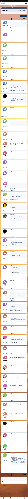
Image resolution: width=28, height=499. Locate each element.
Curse (5, 146)
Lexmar (5, 425)
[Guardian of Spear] (2, 53)
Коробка (5, 218)
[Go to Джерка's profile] (5, 34)
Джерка (5, 37)
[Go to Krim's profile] (5, 96)
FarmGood (5, 448)
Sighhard (5, 175)
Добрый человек (5, 25)
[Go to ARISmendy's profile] (5, 328)
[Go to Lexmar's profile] (5, 423)
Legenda (5, 197)
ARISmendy (5, 330)
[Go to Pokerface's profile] (5, 45)
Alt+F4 (5, 155)
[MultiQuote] (10, 30)
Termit (5, 397)
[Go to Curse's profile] (5, 134)
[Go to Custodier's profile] (5, 404)
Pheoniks (5, 186)
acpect (5, 295)
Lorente (5, 340)
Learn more (1, 1)
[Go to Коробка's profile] (5, 216)
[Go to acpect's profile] (5, 253)
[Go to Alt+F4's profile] (5, 153)
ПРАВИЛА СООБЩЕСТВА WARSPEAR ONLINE (7, 7)
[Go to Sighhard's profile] (5, 162)
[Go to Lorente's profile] (5, 337)
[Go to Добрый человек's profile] (5, 22)
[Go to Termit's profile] (5, 395)
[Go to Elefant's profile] (5, 205)
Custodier (5, 407)
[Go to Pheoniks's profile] (5, 183)
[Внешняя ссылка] (18, 134)
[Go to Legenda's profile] (5, 194)
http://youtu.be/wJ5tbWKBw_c (14, 261)
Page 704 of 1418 (24, 18)
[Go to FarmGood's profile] (5, 446)
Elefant (5, 233)
